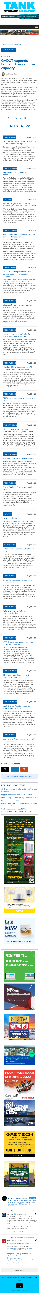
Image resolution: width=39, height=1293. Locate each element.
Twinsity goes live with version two (18, 458)
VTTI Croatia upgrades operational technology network (18, 643)
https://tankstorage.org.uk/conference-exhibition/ (20, 1259)
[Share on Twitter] (16, 118)
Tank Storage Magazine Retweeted (24, 1211)
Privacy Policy (24, 1290)
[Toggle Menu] (36, 27)
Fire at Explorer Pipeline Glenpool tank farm (17, 488)
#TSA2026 (21, 1243)
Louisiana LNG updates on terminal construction (18, 740)
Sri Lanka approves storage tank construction (17, 581)
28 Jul (29, 1214)
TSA (8, 1240)
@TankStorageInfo (12, 1248)
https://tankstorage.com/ (14, 1255)
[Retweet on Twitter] (12, 1211)
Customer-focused (11, 518)
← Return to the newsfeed (11, 44)
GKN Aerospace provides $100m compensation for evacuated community (17, 273)
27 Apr (20, 1240)
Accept (19, 1286)
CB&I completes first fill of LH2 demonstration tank (16, 676)
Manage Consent (16, 1290)
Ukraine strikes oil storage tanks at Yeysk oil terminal (18, 306)
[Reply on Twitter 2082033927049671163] (8, 1231)
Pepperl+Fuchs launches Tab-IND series (17, 173)
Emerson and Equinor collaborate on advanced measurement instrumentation (19, 236)
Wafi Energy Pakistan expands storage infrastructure (16, 707)
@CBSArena (20, 1250)
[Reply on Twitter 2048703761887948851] (8, 1262)
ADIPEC (10, 1214)
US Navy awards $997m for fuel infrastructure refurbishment (17, 335)
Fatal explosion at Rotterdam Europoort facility (15, 612)
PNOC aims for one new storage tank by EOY (19, 399)
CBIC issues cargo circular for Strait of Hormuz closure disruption (19, 142)
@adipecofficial (21, 1214)
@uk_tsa (14, 1240)
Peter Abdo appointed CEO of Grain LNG (18, 550)
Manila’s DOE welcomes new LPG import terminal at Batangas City (17, 368)
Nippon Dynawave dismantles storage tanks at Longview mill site (18, 430)
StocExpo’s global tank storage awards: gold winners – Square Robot (19, 204)
